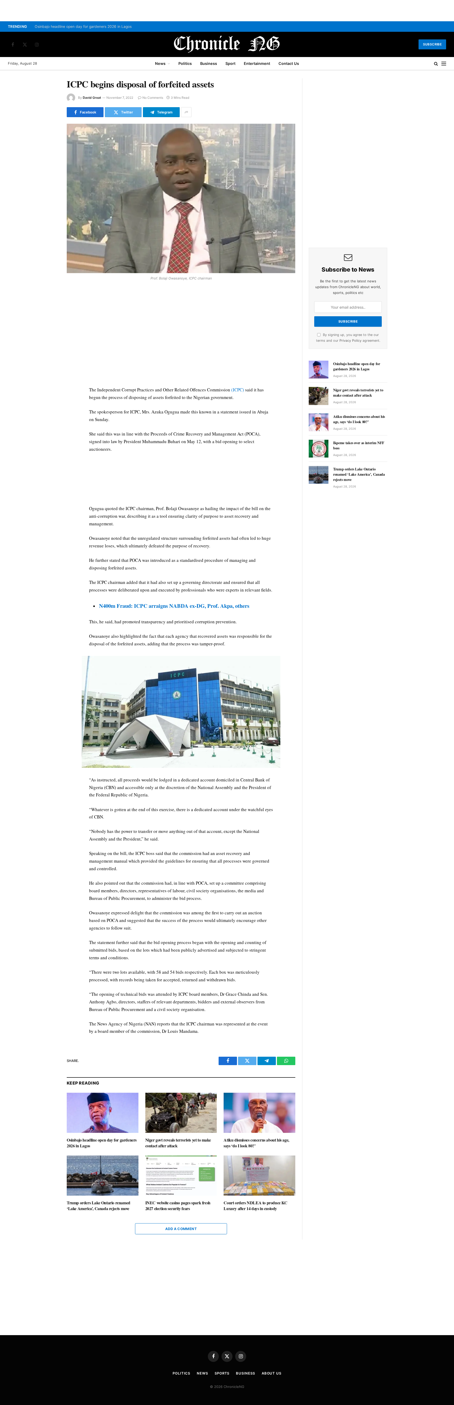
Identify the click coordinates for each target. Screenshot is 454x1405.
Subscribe (432, 44)
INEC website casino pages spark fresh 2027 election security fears (177, 1205)
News (160, 63)
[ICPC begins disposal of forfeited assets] (181, 198)
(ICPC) (237, 390)
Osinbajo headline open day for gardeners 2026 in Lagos (83, 26)
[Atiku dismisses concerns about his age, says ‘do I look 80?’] (259, 1113)
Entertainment (257, 63)
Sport (230, 63)
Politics (185, 63)
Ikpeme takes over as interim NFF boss (358, 445)
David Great (92, 98)
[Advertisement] (181, 334)
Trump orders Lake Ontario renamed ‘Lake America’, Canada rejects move (98, 1205)
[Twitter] (48, 308)
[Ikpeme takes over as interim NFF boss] (318, 449)
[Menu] (443, 64)
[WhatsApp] (48, 320)
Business (208, 63)
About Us (271, 1373)
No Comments (152, 98)
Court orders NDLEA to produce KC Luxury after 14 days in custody (255, 1205)
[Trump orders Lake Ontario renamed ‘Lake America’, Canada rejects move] (102, 1175)
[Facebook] (48, 296)
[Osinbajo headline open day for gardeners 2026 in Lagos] (102, 1113)
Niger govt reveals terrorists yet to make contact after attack (178, 1143)
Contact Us (288, 63)
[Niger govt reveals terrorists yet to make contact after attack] (181, 1113)
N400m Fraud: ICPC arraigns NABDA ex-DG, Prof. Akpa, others (174, 606)
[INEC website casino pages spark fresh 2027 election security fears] (181, 1175)
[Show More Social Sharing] (186, 112)
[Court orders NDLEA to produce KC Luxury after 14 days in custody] (259, 1175)
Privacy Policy (350, 341)
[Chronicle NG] (227, 44)
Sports (222, 1373)
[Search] (436, 64)
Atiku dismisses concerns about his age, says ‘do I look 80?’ (256, 1143)
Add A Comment (181, 1229)
